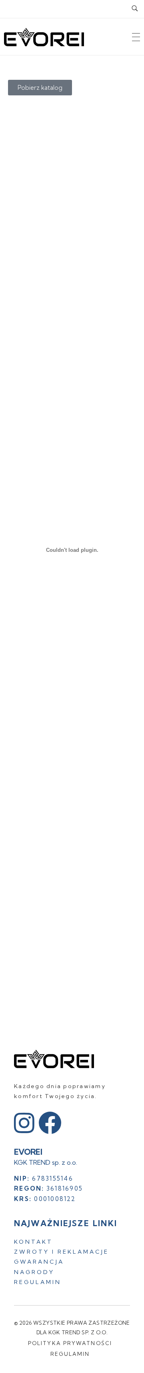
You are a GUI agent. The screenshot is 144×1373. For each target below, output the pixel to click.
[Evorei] (54, 1059)
